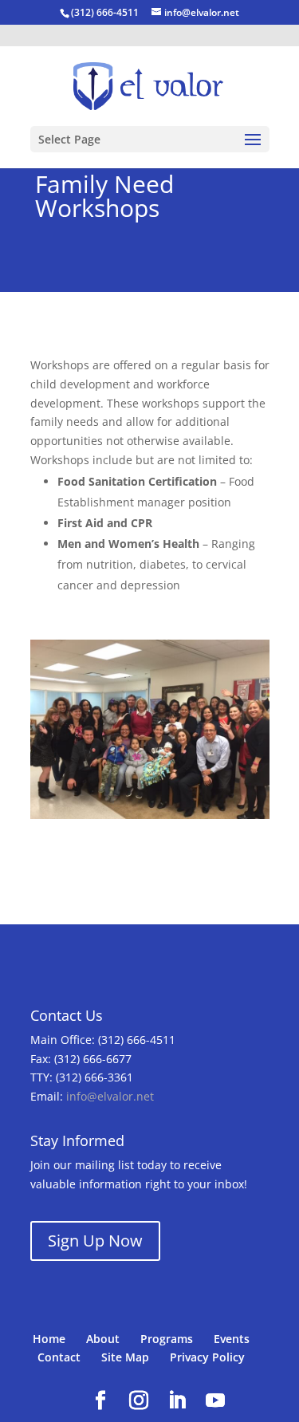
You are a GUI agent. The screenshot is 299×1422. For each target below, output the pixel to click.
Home (49, 1338)
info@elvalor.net (110, 1096)
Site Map (125, 1357)
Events (232, 1338)
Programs (166, 1338)
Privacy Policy (207, 1357)
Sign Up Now (95, 1240)
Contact (59, 1357)
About (103, 1338)
